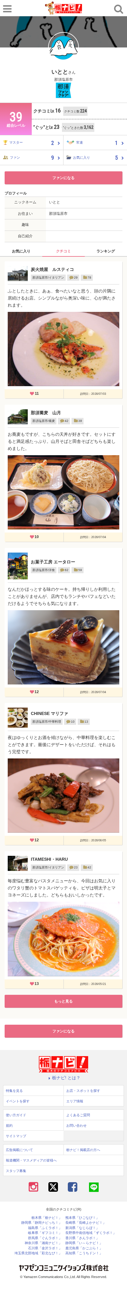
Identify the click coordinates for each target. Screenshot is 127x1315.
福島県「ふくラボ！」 (45, 1228)
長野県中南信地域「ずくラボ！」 (90, 1233)
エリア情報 (74, 1101)
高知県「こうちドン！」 (84, 1253)
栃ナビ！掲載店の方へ (83, 1150)
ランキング (105, 251)
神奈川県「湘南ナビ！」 (43, 1243)
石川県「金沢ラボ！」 (45, 1248)
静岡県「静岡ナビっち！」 (41, 1222)
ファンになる (63, 178)
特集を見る (14, 1090)
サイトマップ (16, 1136)
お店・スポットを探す (83, 1090)
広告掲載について (19, 1150)
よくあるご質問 (78, 1115)
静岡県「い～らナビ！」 (84, 1243)
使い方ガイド (16, 1115)
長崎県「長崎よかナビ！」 (85, 1222)
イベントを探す (18, 1101)
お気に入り (21, 251)
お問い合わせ (76, 1125)
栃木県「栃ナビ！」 (46, 1217)
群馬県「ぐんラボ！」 (45, 1238)
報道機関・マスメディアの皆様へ (31, 1160)
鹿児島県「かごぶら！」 (84, 1248)
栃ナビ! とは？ (66, 1077)
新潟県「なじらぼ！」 (82, 1228)
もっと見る (63, 1001)
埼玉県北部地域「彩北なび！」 (38, 1253)
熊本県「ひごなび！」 (82, 1217)
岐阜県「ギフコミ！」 (45, 1233)
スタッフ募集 (16, 1171)
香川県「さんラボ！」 (82, 1238)
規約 (9, 1125)
